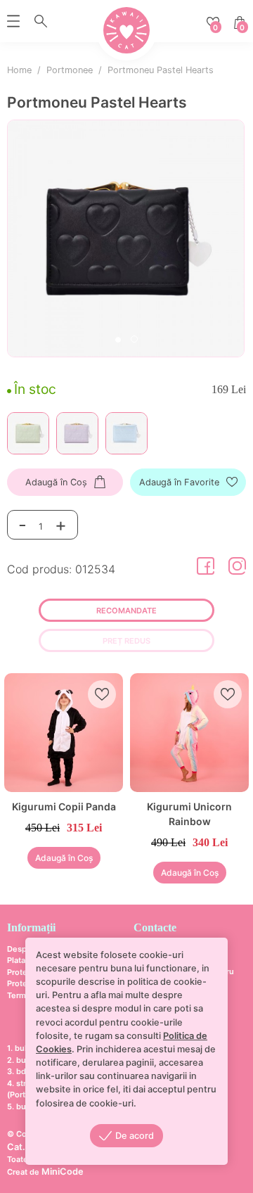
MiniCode (62, 1171)
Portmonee (69, 70)
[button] (118, 341)
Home (19, 70)
